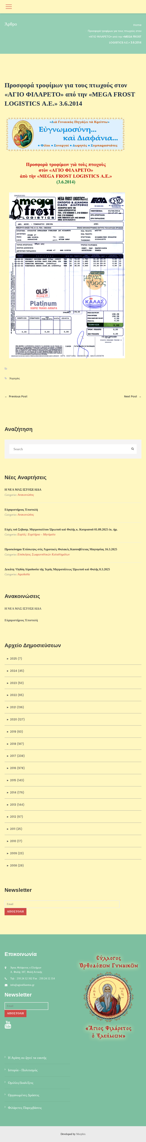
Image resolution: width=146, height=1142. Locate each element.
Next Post (132, 396)
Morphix (81, 1134)
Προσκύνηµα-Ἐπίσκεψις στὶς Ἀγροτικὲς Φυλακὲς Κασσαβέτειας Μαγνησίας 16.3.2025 (61, 549)
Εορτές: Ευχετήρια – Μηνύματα (36, 534)
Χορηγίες (14, 378)
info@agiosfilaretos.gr (22, 985)
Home (137, 25)
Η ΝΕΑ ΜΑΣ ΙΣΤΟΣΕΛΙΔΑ (23, 489)
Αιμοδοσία (23, 574)
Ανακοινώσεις (25, 494)
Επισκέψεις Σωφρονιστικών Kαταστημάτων (43, 554)
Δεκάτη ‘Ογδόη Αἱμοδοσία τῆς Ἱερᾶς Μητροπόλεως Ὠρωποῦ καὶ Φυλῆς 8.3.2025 (57, 569)
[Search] (132, 449)
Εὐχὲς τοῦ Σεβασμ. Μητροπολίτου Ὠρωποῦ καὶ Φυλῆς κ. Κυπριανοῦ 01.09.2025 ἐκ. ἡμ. (61, 529)
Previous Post (16, 396)
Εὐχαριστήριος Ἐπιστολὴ (21, 509)
